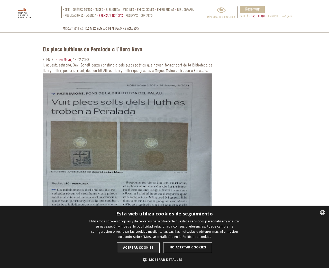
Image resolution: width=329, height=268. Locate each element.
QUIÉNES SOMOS (82, 9)
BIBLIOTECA (113, 9)
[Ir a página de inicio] (40, 12)
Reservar (252, 9)
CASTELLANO (258, 16)
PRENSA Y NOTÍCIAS (111, 15)
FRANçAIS (286, 16)
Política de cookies (196, 236)
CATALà (244, 16)
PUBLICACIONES (74, 15)
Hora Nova (63, 59)
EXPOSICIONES (145, 9)
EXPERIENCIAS (165, 9)
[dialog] (164, 237)
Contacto (146, 15)
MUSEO (99, 9)
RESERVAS (132, 15)
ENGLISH (273, 16)
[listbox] (322, 212)
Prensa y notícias (73, 28)
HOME (66, 9)
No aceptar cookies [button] (187, 247)
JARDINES (128, 9)
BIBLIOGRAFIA (185, 9)
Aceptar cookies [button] (138, 247)
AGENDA (91, 15)
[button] (164, 259)
